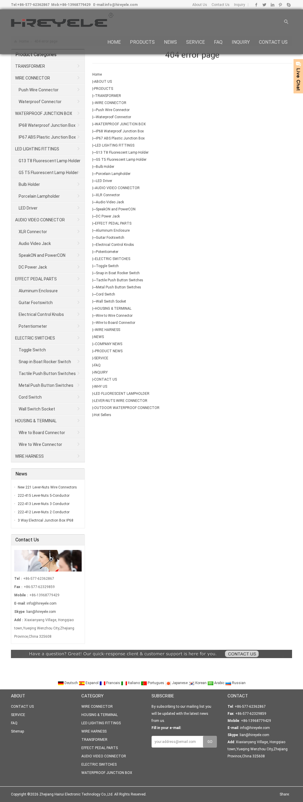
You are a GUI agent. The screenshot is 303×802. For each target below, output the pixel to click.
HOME (114, 42)
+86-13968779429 (75, 5)
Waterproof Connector (113, 117)
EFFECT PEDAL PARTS (113, 223)
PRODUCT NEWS (109, 351)
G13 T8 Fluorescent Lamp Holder (122, 152)
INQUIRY (241, 42)
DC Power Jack (108, 216)
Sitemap (17, 731)
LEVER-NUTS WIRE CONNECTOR (120, 401)
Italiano (134, 683)
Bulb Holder (105, 167)
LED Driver (104, 181)
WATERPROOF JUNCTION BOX (120, 124)
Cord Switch (105, 294)
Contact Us (220, 5)
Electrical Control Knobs (115, 245)
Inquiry (239, 5)
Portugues (156, 683)
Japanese (179, 683)
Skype (288, 4)
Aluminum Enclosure (113, 230)
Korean (200, 683)
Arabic (219, 683)
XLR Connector (108, 195)
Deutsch (71, 683)
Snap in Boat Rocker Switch (118, 273)
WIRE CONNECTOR (110, 103)
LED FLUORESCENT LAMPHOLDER (121, 394)
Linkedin (272, 4)
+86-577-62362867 (33, 5)
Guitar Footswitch (110, 238)
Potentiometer (107, 252)
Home (97, 74)
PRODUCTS (142, 42)
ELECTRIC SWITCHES (112, 259)
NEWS (170, 42)
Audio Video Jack (110, 202)
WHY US (100, 386)
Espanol (92, 683)
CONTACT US (273, 42)
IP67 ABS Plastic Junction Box (120, 138)
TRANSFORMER (108, 96)
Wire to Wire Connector (114, 316)
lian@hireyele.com (41, 612)
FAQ (218, 42)
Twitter (264, 4)
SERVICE (195, 42)
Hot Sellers (102, 415)
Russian (238, 683)
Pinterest (280, 4)
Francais (113, 683)
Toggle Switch (107, 266)
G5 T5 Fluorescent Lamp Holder (121, 160)
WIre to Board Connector (115, 323)
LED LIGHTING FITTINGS (114, 145)
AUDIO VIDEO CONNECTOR (117, 188)
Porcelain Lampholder (113, 174)
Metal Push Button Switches (118, 287)
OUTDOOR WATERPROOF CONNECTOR (126, 408)
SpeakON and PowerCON (116, 209)
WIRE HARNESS (107, 330)
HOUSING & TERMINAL (113, 308)
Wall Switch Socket (111, 301)
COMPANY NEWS (108, 344)
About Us (199, 5)
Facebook (256, 4)
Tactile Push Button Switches (119, 280)
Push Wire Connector (113, 110)
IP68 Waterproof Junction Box (120, 131)
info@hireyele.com (121, 5)
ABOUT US (103, 81)
